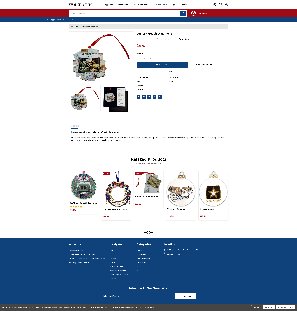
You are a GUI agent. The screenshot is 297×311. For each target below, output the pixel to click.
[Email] (144, 97)
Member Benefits (116, 266)
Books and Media (141, 4)
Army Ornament (207, 209)
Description (75, 126)
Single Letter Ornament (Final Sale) (148, 196)
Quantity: (141, 53)
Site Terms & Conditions (119, 274)
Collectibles (160, 4)
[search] (183, 13)
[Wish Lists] (219, 4)
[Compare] (86, 183)
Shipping (113, 258)
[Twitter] (149, 97)
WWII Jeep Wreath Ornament (83, 203)
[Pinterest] (160, 97)
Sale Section (202, 13)
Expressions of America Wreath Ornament (116, 209)
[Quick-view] (81, 183)
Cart (111, 250)
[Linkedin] (154, 97)
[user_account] (213, 4)
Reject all (269, 307)
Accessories (123, 4)
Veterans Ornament (177, 209)
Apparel (108, 4)
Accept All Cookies (286, 307)
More (183, 4)
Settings (256, 307)
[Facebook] (138, 97)
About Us (113, 254)
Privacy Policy (149, 307)
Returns (113, 262)
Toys (173, 4)
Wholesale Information (118, 270)
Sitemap (113, 278)
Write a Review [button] (184, 39)
